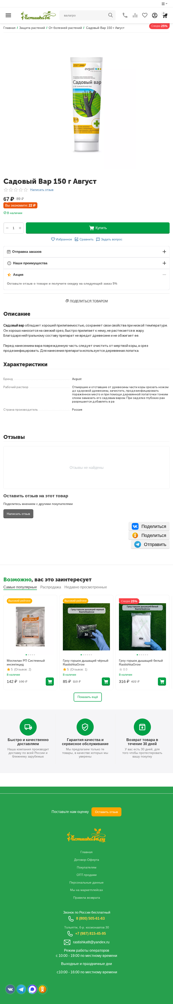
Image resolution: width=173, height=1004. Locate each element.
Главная (86, 852)
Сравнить (86, 239)
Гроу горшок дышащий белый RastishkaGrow (141, 662)
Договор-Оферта (86, 859)
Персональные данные (86, 882)
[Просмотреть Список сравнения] (135, 15)
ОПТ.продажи (87, 875)
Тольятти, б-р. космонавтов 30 (86, 927)
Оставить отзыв (106, 812)
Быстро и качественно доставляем (28, 742)
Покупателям (86, 867)
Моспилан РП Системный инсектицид (26, 662)
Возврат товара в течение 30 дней (142, 742)
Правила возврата (86, 897)
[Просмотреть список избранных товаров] (145, 15)
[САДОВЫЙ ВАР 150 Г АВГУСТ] (86, 104)
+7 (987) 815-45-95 (90, 933)
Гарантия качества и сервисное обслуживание (85, 742)
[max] (32, 989)
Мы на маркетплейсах (86, 890)
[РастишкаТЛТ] (37, 15)
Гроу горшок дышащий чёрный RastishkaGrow (85, 662)
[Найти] (111, 15)
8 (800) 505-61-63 (90, 918)
